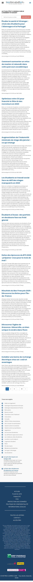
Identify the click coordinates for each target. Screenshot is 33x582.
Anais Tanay (20, 209)
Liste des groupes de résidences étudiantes (20, 545)
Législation (8, 430)
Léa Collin (19, 93)
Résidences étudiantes (11, 448)
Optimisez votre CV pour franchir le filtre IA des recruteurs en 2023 (13, 101)
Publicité (17, 497)
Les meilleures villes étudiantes (13, 437)
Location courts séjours (11, 439)
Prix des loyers (8, 446)
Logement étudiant (10, 441)
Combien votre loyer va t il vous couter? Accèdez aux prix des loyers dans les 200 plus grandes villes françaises (13, 462)
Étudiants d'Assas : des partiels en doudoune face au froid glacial (16, 217)
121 (21, 389)
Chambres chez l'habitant (12, 414)
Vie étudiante (8, 452)
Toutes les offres (17, 515)
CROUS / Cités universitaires (12, 421)
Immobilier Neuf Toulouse (10, 541)
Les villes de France (8, 543)
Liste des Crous (20, 541)
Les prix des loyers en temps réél (11, 458)
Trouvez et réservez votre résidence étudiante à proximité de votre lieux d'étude (13, 473)
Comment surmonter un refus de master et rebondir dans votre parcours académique (15, 64)
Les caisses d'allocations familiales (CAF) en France (16, 547)
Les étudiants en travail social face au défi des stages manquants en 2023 (15, 180)
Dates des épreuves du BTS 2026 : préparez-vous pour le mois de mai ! (16, 258)
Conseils (7, 419)
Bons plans (8, 410)
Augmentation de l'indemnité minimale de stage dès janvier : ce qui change (16, 140)
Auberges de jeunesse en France (14, 408)
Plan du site (17, 494)
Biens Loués (21, 548)
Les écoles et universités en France (17, 547)
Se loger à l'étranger (10, 450)
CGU (17, 499)
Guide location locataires (12, 426)
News (6, 443)
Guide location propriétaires (13, 428)
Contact (17, 518)
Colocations (16, 543)
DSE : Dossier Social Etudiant (13, 423)
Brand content (9, 412)
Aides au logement (10, 403)
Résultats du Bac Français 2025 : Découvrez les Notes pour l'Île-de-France (16, 293)
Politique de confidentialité (17, 504)
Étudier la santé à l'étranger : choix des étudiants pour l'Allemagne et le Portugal (15, 24)
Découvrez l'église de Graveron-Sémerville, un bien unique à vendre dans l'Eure (15, 327)
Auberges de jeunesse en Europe (14, 405)
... (7, 53)
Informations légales (17, 507)
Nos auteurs (27, 541)
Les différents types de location (14, 435)
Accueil (17, 491)
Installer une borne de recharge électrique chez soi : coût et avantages (16, 359)
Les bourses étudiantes (11, 432)
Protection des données (17, 502)
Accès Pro (17, 520)
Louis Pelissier (20, 56)
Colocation (8, 417)
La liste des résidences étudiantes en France (11, 469)
